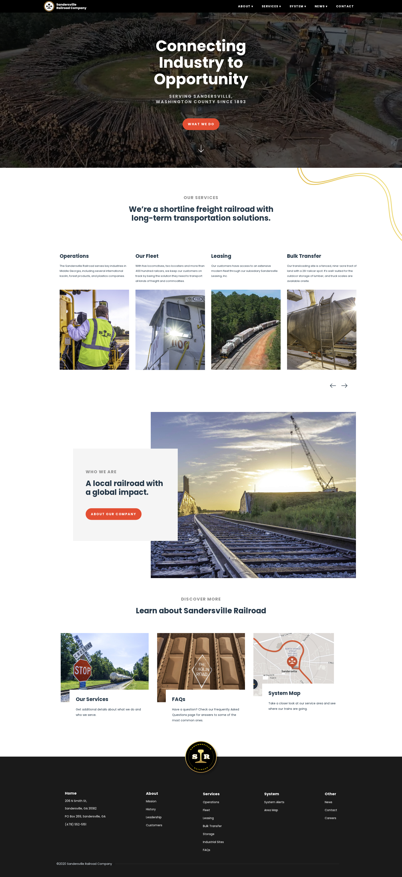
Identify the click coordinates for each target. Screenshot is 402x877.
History (151, 809)
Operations (211, 802)
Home (71, 793)
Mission (151, 801)
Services (211, 793)
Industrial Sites (213, 842)
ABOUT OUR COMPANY (113, 514)
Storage (208, 834)
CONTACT (345, 6)
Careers (330, 818)
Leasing (208, 818)
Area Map (271, 810)
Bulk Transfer (212, 826)
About (152, 793)
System (271, 793)
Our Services (92, 699)
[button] (246, 6)
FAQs (178, 699)
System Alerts (274, 802)
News (328, 802)
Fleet (206, 810)
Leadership (154, 817)
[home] (65, 6)
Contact (331, 810)
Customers (154, 825)
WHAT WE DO (201, 124)
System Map (284, 693)
